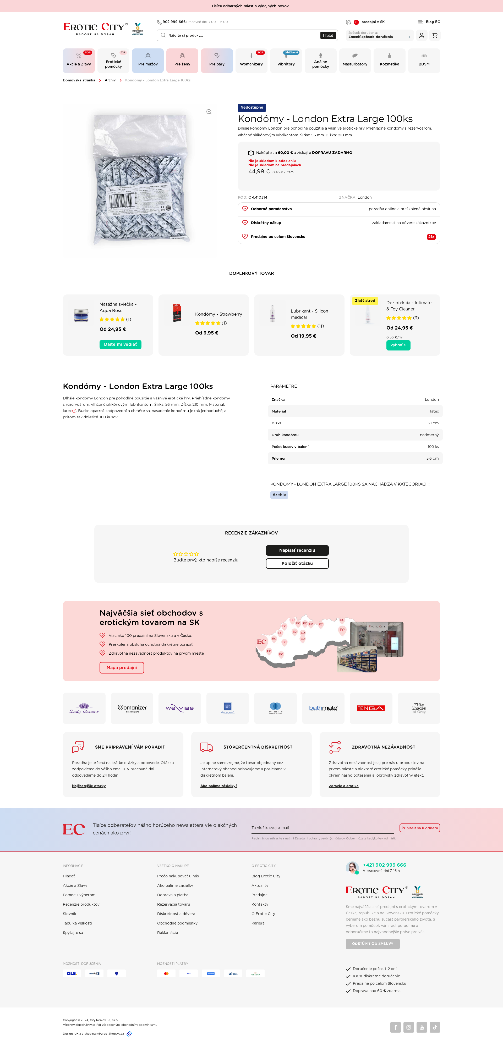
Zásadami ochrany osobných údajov (320, 838)
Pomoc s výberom (79, 895)
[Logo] (106, 29)
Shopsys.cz (116, 1033)
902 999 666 (195, 22)
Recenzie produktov (81, 904)
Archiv (110, 80)
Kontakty (260, 904)
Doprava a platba (172, 895)
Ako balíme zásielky (175, 886)
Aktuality (260, 886)
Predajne (259, 895)
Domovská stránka (79, 80)
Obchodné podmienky (177, 923)
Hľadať (328, 35)
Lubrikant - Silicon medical (309, 314)
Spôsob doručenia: (370, 35)
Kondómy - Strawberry (218, 314)
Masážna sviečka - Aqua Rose (118, 307)
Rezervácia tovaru (173, 904)
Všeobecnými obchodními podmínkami (129, 1024)
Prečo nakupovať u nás (178, 876)
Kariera (258, 923)
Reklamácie (167, 933)
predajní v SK (370, 22)
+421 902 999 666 (384, 865)
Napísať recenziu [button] (297, 550)
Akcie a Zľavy (75, 886)
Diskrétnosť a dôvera (176, 914)
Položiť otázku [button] (297, 563)
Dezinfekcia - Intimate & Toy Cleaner (408, 306)
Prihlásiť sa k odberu (420, 828)
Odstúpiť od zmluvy (372, 944)
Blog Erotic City (266, 876)
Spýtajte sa (73, 933)
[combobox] (247, 35)
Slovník (69, 914)
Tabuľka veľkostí (77, 923)
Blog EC (433, 22)
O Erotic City (263, 914)
